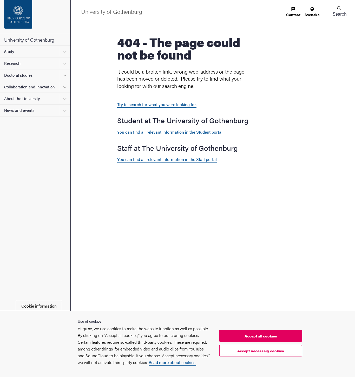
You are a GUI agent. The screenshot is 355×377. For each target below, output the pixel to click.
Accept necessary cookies (260, 350)
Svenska (312, 14)
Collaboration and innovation (29, 86)
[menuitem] (293, 12)
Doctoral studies (18, 75)
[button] (339, 11)
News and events (19, 110)
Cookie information (39, 306)
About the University (22, 98)
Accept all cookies (261, 336)
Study (9, 51)
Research (12, 63)
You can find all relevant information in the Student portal (169, 132)
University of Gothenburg (29, 39)
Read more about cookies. (172, 363)
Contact (293, 14)
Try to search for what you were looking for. (156, 104)
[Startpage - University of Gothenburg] (35, 17)
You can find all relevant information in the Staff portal (167, 159)
